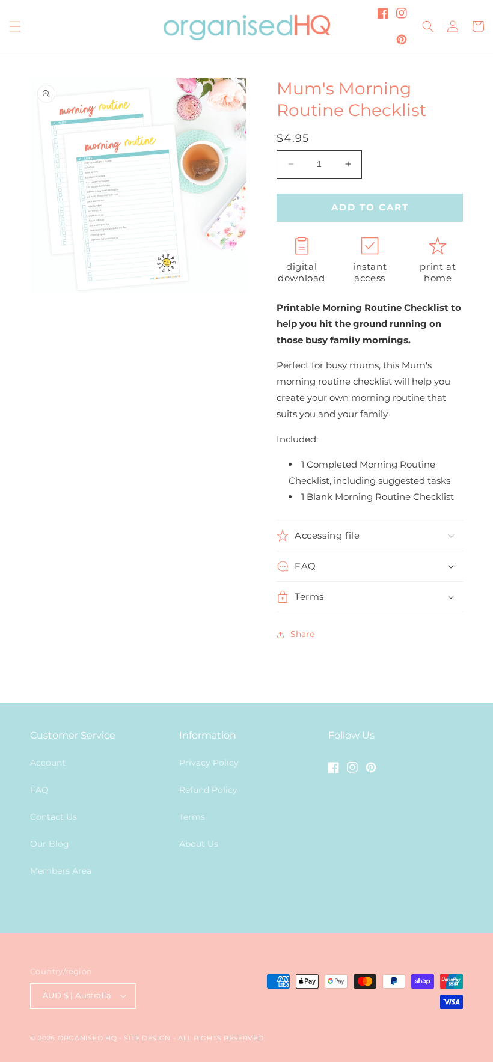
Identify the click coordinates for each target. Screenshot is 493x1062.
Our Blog (49, 843)
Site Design (147, 1038)
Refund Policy (208, 789)
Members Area (60, 870)
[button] (15, 26)
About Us (198, 843)
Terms (192, 816)
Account (48, 762)
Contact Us (53, 816)
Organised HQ (88, 1038)
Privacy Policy (209, 762)
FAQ (39, 789)
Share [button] (302, 634)
